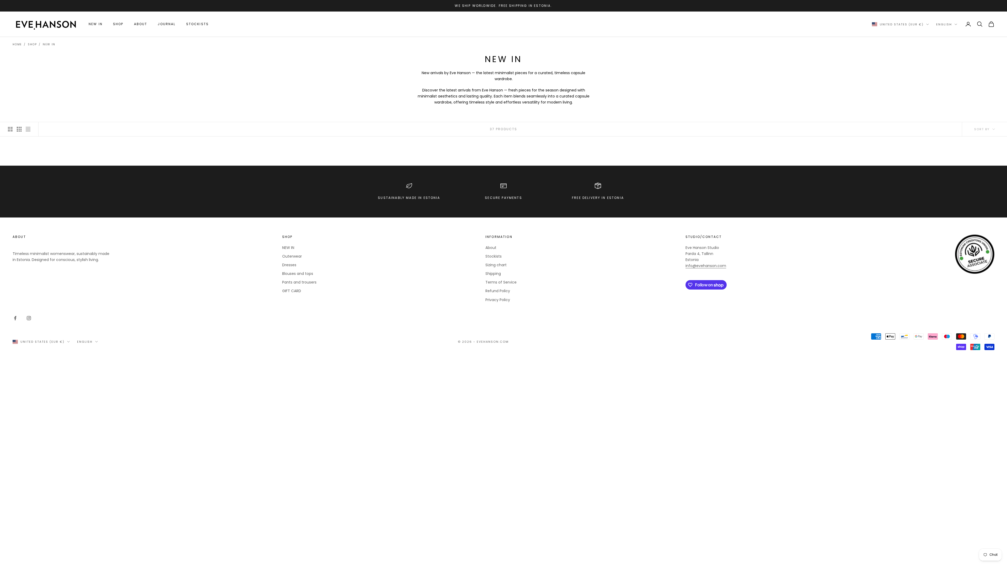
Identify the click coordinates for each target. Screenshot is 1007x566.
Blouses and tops (297, 273)
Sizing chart (496, 265)
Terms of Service (501, 282)
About (140, 24)
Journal (166, 24)
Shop (118, 24)
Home (17, 44)
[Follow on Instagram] (28, 318)
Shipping (493, 273)
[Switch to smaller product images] (19, 129)
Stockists (197, 24)
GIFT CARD (291, 290)
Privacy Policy (497, 299)
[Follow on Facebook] (15, 318)
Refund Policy (497, 290)
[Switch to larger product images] (10, 129)
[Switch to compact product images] (28, 129)
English (944, 24)
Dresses (289, 265)
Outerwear (292, 256)
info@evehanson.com (705, 265)
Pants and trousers (299, 282)
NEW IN (96, 24)
